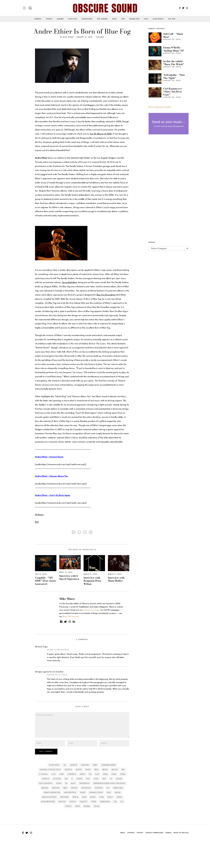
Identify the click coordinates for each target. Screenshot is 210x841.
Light (119, 778)
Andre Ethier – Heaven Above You (51, 476)
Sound (62, 801)
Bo (123, 769)
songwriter (48, 801)
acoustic (54, 765)
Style (73, 801)
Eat (97, 774)
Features (100, 37)
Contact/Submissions (154, 832)
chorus (72, 774)
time (93, 801)
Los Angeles (45, 783)
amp (95, 765)
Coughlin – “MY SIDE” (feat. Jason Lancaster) (45, 581)
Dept (82, 774)
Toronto (105, 801)
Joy (104, 778)
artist (68, 769)
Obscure (118, 787)
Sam (101, 797)
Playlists (72, 19)
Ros (84, 797)
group (45, 778)
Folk (146, 19)
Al (64, 765)
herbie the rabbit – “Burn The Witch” (174, 62)
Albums (60, 19)
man (73, 783)
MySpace (86, 787)
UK (115, 801)
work (87, 806)
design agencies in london (49, 671)
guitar (57, 778)
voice (68, 806)
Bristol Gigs (41, 646)
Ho (66, 778)
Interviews (87, 19)
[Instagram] (187, 8)
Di (90, 774)
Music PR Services (181, 832)
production (96, 792)
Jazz (96, 778)
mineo (45, 787)
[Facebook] (179, 8)
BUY (37, 522)
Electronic (158, 19)
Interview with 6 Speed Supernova (69, 577)
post (82, 792)
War (77, 806)
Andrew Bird (108, 765)
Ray (109, 792)
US (122, 801)
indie (79, 778)
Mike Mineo (68, 37)
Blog (105, 769)
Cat (54, 774)
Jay (88, 778)
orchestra (70, 792)
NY (108, 787)
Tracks (49, 19)
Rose (92, 797)
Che (62, 774)
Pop (123, 19)
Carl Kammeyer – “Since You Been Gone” (173, 92)
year (96, 806)
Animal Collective (50, 769)
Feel (105, 774)
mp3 (65, 787)
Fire (114, 774)
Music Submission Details (160, 107)
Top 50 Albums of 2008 (101, 134)
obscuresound (52, 792)
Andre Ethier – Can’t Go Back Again (52, 495)
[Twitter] (183, 8)
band (79, 769)
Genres (38, 19)
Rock (114, 19)
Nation (99, 787)
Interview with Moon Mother (116, 579)
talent (83, 801)
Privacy (140, 832)
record (64, 797)
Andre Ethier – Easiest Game (49, 457)
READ (117, 792)
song (119, 797)
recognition (49, 797)
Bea (96, 769)
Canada (43, 774)
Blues (115, 769)
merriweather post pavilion (109, 783)
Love (58, 783)
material (84, 783)
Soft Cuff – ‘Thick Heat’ (173, 35)
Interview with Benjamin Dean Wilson (92, 581)
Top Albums (102, 19)
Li (111, 778)
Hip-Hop (171, 19)
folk (122, 774)
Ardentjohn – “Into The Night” (174, 76)
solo (110, 797)
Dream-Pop (134, 19)
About (122, 832)
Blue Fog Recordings (106, 295)
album (73, 765)
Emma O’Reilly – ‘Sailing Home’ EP (173, 49)
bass (88, 769)
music (74, 787)
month (55, 787)
